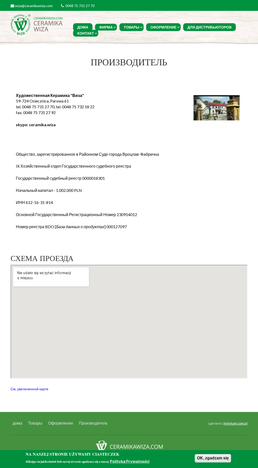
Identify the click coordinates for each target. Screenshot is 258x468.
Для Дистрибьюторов (209, 27)
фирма (106, 27)
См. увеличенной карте (29, 389)
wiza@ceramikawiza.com (34, 6)
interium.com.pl (235, 423)
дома (82, 27)
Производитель (93, 423)
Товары (131, 27)
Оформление (163, 27)
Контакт (85, 33)
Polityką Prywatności (129, 461)
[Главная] (37, 24)
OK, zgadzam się (213, 458)
